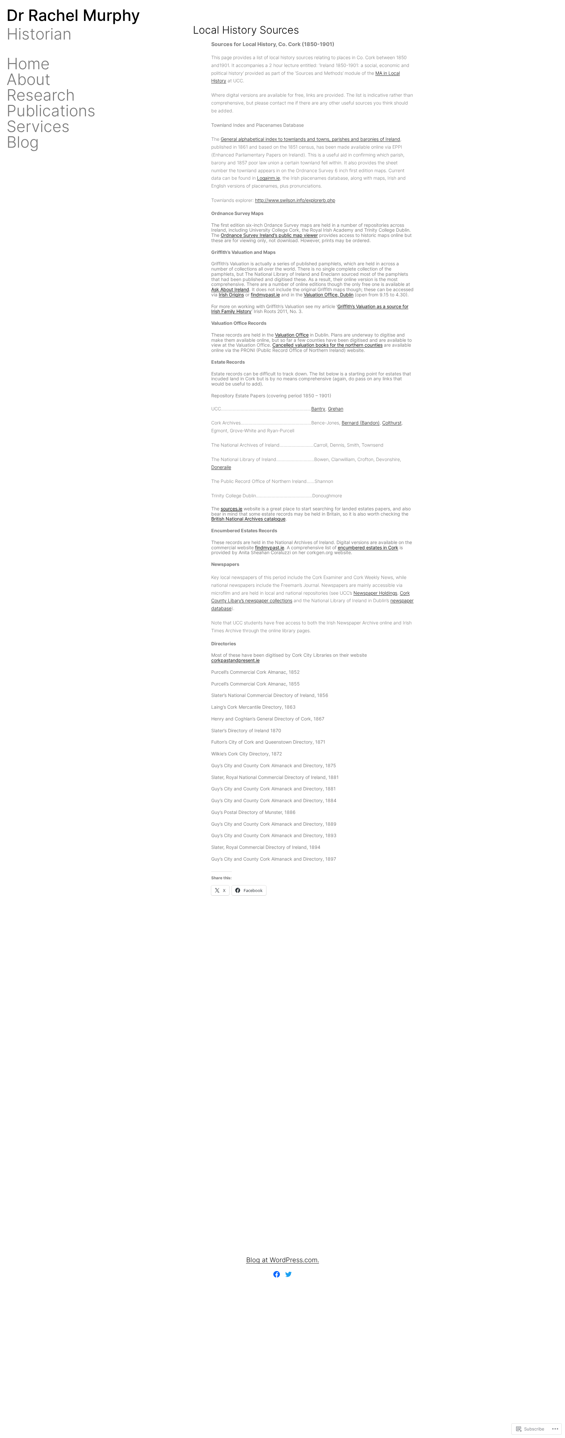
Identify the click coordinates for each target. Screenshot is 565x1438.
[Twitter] (288, 1274)
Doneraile (221, 467)
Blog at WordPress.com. (282, 1260)
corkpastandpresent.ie (235, 660)
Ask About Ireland (230, 289)
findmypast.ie (265, 294)
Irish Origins (231, 294)
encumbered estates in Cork (368, 547)
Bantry (318, 408)
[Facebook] (277, 1274)
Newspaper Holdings (375, 593)
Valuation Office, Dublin (328, 294)
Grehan (335, 408)
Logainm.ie (268, 178)
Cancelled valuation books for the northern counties (327, 345)
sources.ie (231, 508)
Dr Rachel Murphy (73, 15)
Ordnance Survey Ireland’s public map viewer (269, 235)
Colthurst (392, 422)
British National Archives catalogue (248, 518)
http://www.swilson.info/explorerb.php (295, 200)
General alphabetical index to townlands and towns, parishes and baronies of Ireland (310, 139)
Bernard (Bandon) (361, 422)
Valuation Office (292, 335)
